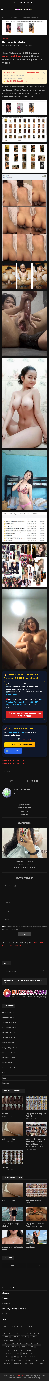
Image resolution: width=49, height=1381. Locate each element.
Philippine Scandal (8, 1058)
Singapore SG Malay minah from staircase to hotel (36, 1225)
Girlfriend (15, 1336)
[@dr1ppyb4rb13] (12, 1129)
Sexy (15, 1357)
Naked (31, 1347)
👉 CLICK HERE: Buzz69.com (15, 81)
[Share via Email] (37, 781)
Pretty (15, 1350)
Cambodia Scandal (9, 1068)
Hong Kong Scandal (9, 1048)
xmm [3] (5, 1167)
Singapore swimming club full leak (36, 1114)
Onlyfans (6, 1350)
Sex (37, 1350)
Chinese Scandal (8, 1012)
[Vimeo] (34, 3)
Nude (38, 1347)
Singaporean (18, 1360)
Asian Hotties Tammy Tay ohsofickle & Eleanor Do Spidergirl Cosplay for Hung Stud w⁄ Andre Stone (36, 1143)
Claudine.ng (30, 1247)
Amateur (6, 1326)
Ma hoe (5, 1113)
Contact (5, 1298)
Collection (27, 1333)
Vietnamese (6, 1073)
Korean (33, 1336)
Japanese (24, 1336)
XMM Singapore (29, 1363)
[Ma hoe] (12, 1103)
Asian (22, 1326)
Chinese (34, 1330)
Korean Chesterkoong (11, 1340)
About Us (5, 1293)
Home (4, 17)
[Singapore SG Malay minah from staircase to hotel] (36, 1214)
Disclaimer (6, 1304)
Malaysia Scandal (8, 1043)
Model (24, 1347)
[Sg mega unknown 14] (24, 843)
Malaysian (15, 1347)
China (27, 1330)
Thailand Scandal (8, 1037)
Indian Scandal (7, 1063)
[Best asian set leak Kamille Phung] (12, 1237)
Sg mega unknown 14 (24, 861)
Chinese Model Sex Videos (12, 1333)
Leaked (37, 1343)
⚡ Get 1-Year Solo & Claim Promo (20, 744)
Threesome (7, 1363)
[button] (4, 848)
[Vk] (28, 3)
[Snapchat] (31, 3)
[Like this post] (27, 781)
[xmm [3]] (12, 1157)
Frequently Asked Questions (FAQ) (15, 1309)
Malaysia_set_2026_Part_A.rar (13, 760)
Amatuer (14, 17)
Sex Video (34, 1353)
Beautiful (31, 1326)
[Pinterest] (21, 3)
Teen (36, 1360)
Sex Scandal (7, 1353)
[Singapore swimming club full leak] (36, 1103)
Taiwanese (28, 1360)
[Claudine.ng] (36, 1237)
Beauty (19, 1330)
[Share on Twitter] (32, 781)
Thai (42, 1360)
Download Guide (8, 1288)
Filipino (6, 1336)
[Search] (47, 9)
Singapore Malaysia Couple (33, 1201)
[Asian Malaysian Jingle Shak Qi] (12, 1214)
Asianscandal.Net (12, 56)
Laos (4, 1078)
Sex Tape (25, 1353)
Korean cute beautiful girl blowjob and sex (18, 1343)
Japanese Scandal (8, 1032)
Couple (36, 1333)
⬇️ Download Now (13, 751)
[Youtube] (24, 3)
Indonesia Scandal (9, 1053)
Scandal (29, 1350)
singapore (23, 1357)
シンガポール (41, 1363)
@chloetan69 (11, 694)
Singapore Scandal (9, 1027)
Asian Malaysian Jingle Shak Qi (11, 1225)
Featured (5, 1083)
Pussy (22, 1350)
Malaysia (7, 772)
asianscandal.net (14, 45)
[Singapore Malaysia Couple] (36, 1190)
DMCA (4, 1314)
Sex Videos (7, 1357)
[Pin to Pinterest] (34, 781)
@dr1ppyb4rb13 (8, 1139)
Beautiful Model (9, 1330)
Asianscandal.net (31, 72)
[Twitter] (14, 3)
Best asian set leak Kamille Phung (12, 1248)
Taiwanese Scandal (9, 1022)
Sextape (17, 1353)
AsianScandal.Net (20, 1376)
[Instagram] (17, 3)
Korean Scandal (8, 1017)
